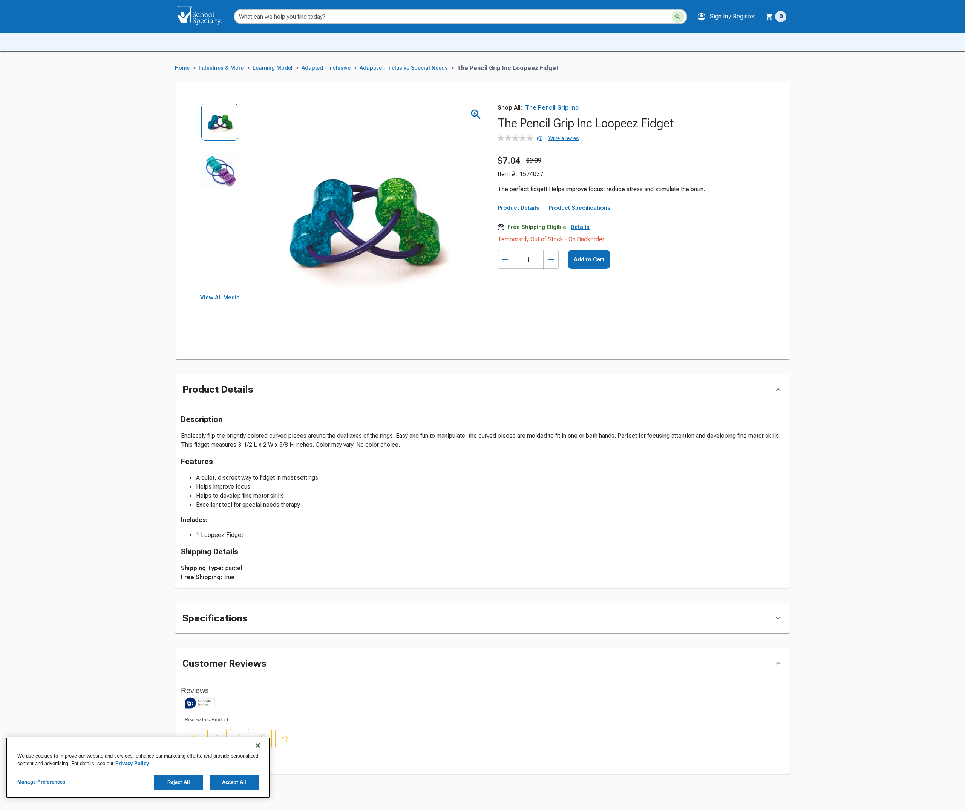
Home (182, 68)
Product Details (518, 207)
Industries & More (221, 68)
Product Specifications (579, 207)
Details (580, 227)
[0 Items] (769, 16)
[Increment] (551, 259)
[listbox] (220, 199)
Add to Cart (589, 259)
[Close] (258, 745)
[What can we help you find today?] (678, 17)
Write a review (563, 138)
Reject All (178, 782)
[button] (726, 16)
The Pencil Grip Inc (552, 107)
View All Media (220, 297)
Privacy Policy (132, 763)
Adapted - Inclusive (326, 68)
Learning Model (273, 68)
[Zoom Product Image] (476, 114)
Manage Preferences (41, 782)
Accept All (234, 782)
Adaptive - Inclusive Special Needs (404, 68)
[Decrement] (505, 259)
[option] (220, 127)
